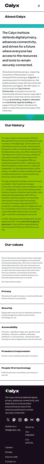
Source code (11, 456)
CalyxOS (32, 77)
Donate (8, 452)
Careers (9, 447)
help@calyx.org (12, 429)
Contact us (10, 461)
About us (29, 427)
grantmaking (15, 99)
